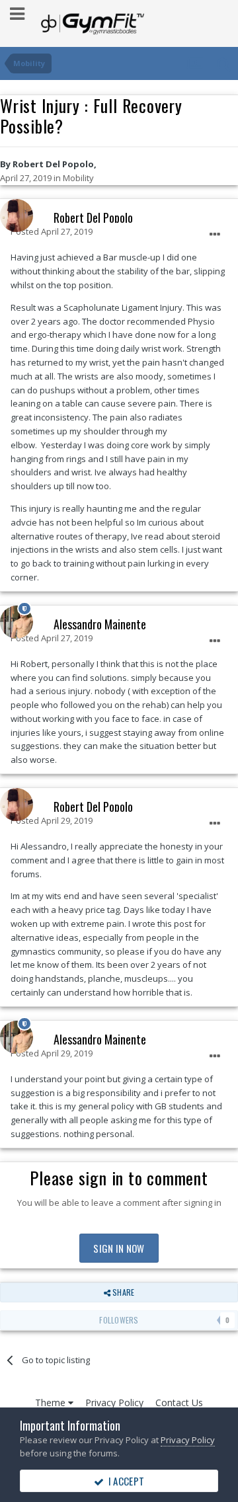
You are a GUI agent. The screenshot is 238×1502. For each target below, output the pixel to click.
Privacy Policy (114, 1402)
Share (122, 1292)
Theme (51, 1402)
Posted (52, 231)
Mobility (78, 178)
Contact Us (179, 1402)
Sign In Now (118, 1248)
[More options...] (215, 235)
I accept (124, 1481)
